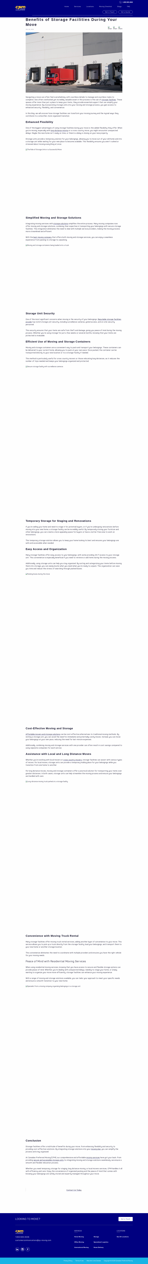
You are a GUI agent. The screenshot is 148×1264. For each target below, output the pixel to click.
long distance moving (59, 130)
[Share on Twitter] (115, 28)
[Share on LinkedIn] (110, 28)
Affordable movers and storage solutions (43, 734)
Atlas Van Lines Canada (94, 1260)
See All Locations (123, 1237)
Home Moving (79, 1237)
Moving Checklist (105, 6)
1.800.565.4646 (22, 1237)
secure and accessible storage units (49, 1160)
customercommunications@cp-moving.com (33, 1240)
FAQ (128, 6)
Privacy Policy (68, 1260)
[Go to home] (20, 8)
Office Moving (79, 1242)
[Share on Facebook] (120, 28)
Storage (96, 1237)
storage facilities (109, 100)
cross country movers (72, 760)
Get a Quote (125, 12)
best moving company (42, 237)
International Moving (81, 1247)
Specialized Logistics (101, 1242)
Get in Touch (109, 12)
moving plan (96, 1149)
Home (66, 6)
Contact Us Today (74, 1190)
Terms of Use (79, 1260)
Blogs (119, 6)
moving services (93, 1157)
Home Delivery (98, 1247)
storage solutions (60, 224)
